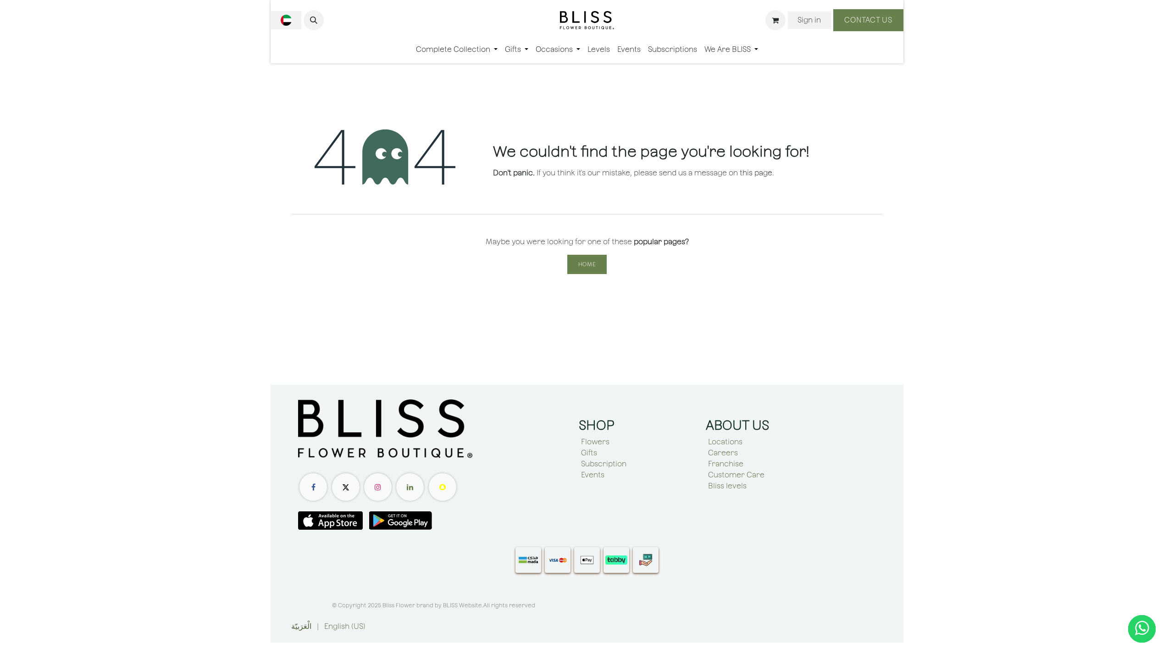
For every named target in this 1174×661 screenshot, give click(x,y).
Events (592, 475)
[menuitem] (456, 49)
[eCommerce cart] (775, 20)
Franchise (725, 463)
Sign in (809, 20)
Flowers (595, 441)
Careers (723, 452)
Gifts (589, 452)
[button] (314, 20)
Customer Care (736, 475)
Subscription (603, 463)
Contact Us (868, 20)
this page (756, 172)
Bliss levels (727, 486)
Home (587, 264)
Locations (725, 441)
